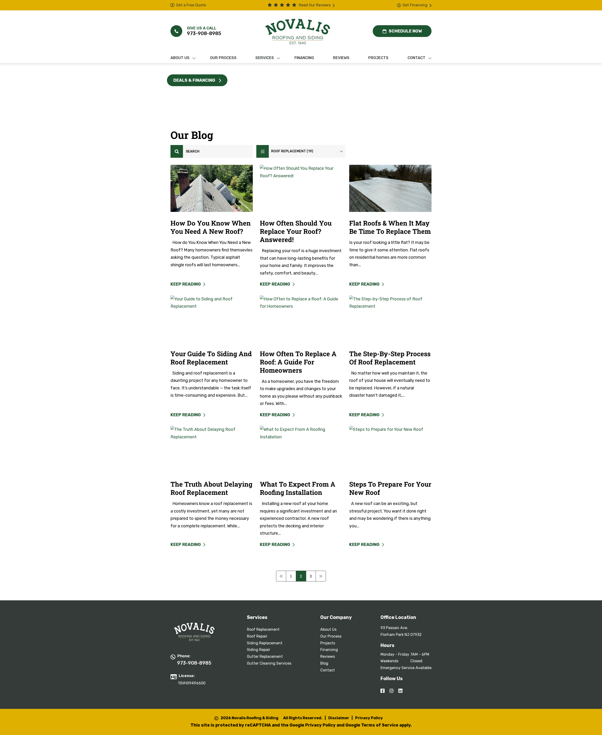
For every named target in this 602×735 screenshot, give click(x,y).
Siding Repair (258, 649)
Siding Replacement (264, 643)
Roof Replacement (263, 629)
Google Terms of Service (371, 725)
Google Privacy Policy (312, 725)
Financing (329, 649)
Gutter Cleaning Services (269, 663)
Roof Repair (257, 636)
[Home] (298, 31)
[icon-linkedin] (401, 691)
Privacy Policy (369, 718)
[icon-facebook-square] (383, 691)
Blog (324, 663)
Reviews (327, 656)
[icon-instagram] (392, 691)
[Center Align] (176, 151)
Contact (327, 670)
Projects (327, 643)
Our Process (330, 636)
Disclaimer (338, 718)
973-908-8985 (204, 33)
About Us (328, 629)
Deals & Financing (194, 80)
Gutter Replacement (265, 656)
